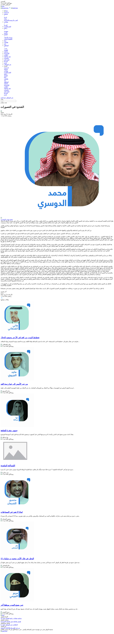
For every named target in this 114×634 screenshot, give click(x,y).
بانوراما (6, 61)
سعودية (6, 31)
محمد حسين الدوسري (7, 219)
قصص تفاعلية (17, 621)
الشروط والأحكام (10, 628)
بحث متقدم (4, 102)
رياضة (5, 28)
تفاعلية (6, 52)
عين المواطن (7, 64)
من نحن (18, 628)
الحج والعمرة (7, 26)
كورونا (5, 25)
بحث (2, 99)
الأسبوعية (6, 53)
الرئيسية (6, 12)
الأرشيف (3, 628)
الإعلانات (15, 624)
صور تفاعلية (7, 56)
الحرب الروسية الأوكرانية (11, 20)
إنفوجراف (6, 59)
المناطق (6, 45)
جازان (5, 48)
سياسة (6, 14)
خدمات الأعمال (8, 37)
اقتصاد (6, 34)
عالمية (6, 33)
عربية (5, 17)
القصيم (6, 50)
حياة (5, 40)
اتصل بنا (3, 624)
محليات (6, 22)
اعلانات (6, 55)
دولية (5, 18)
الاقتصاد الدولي (8, 39)
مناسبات (6, 58)
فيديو (5, 63)
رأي (5, 44)
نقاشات (6, 42)
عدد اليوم (3, 97)
